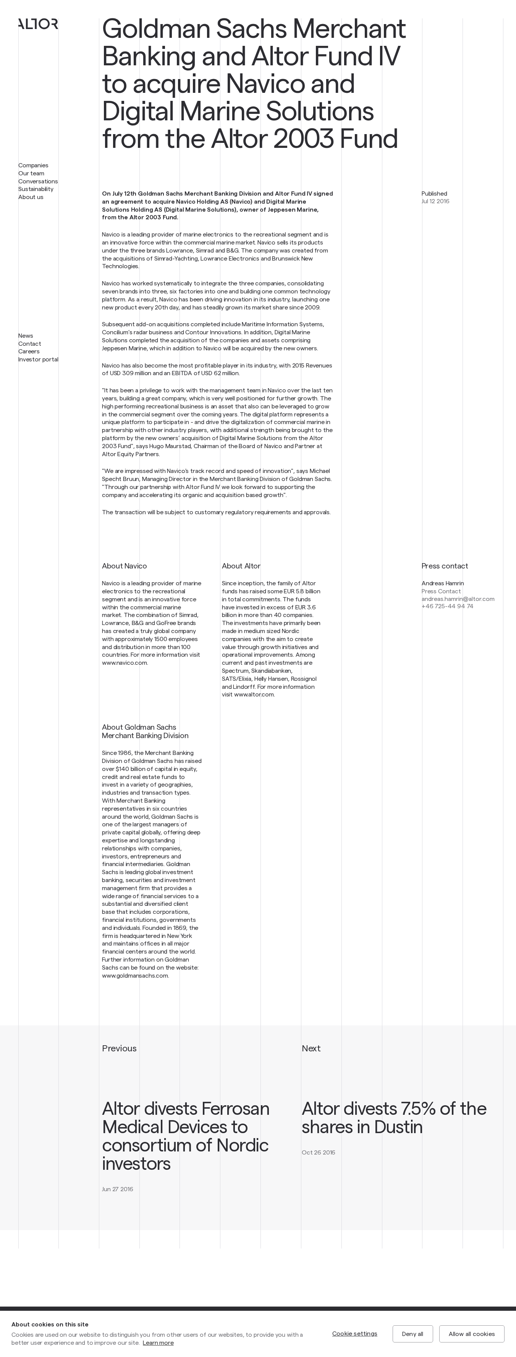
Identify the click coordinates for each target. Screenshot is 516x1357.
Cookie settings (354, 1334)
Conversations (38, 181)
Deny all (413, 1334)
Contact (29, 344)
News (25, 336)
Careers (29, 351)
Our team (31, 173)
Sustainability (35, 189)
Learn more (158, 1343)
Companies (33, 165)
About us (31, 197)
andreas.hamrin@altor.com (458, 599)
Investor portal (38, 359)
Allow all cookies (472, 1334)
